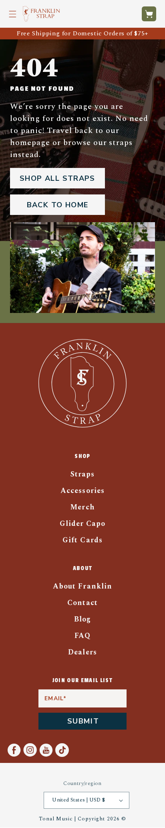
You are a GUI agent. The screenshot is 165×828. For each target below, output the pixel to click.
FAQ (82, 635)
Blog (82, 619)
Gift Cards (82, 540)
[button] (12, 14)
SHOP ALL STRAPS (57, 178)
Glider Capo (83, 523)
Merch (82, 507)
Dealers (82, 652)
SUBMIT (83, 721)
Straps (82, 474)
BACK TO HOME (58, 205)
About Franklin (82, 586)
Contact (82, 602)
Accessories (82, 490)
